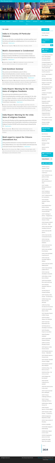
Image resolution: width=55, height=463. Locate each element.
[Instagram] (48, 1)
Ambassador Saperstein (20, 80)
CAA (20, 149)
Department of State (11, 106)
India (16, 45)
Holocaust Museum (10, 84)
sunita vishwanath (13, 152)
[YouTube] (47, 1)
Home (3, 21)
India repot (9, 108)
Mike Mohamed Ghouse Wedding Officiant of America (47, 88)
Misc (27, 24)
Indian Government (11, 64)
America (15, 21)
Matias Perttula (23, 151)
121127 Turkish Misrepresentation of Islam (47, 181)
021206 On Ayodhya (46, 424)
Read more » (12, 43)
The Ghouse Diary (7, 128)
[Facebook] (42, 1)
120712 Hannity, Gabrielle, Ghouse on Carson (46, 286)
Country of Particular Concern (25, 128)
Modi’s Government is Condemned (18, 51)
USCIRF (30, 45)
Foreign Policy (48, 21)
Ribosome (40, 457)
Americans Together (8, 45)
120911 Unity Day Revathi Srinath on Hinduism (46, 241)
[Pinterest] (50, 1)
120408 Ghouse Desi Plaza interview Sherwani (46, 300)
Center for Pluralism (24, 82)
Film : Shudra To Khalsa (47, 117)
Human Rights (20, 106)
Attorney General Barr (14, 82)
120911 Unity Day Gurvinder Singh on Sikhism (46, 259)
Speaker (8, 21)
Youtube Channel (45, 33)
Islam (41, 21)
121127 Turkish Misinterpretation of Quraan (46, 187)
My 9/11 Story (45, 134)
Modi (24, 130)
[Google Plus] (44, 1)
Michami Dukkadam (46, 136)
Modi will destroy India (30, 108)
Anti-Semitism (5, 82)
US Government (19, 64)
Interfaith (35, 21)
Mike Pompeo (21, 108)
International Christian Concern (12, 151)
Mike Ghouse (20, 45)
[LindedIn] (45, 1)
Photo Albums (45, 35)
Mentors (28, 21)
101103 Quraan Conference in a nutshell (45, 382)
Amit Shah (27, 104)
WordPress (50, 459)
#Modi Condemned (19, 62)
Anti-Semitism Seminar (12, 69)
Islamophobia (18, 84)
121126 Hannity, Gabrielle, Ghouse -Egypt (46, 201)
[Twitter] (41, 1)
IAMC (34, 149)
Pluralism (21, 21)
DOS (13, 130)
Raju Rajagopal (5, 152)
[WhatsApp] (51, 1)
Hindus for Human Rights (26, 149)
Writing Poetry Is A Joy (47, 119)
